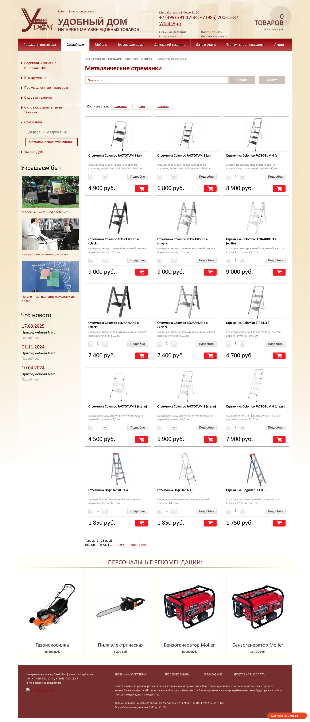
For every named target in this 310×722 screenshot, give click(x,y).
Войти (62, 11)
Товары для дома (131, 45)
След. (121, 545)
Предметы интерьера (39, 45)
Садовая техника (38, 98)
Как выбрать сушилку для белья (45, 254)
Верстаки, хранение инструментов (40, 65)
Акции (279, 45)
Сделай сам (75, 45)
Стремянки (33, 122)
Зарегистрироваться (81, 11)
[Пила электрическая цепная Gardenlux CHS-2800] (121, 607)
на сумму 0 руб (269, 22)
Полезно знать (211, 32)
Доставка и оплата (214, 36)
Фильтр (272, 80)
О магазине (167, 36)
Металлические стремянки (50, 142)
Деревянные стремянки (47, 132)
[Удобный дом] (37, 32)
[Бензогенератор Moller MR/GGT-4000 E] (258, 607)
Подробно (137, 176)
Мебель (101, 45)
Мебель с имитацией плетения (44, 212)
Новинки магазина (173, 32)
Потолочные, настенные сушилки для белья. (49, 299)
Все (143, 545)
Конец (133, 545)
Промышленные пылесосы (46, 88)
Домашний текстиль (169, 45)
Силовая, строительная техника (43, 110)
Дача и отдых (206, 45)
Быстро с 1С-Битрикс (284, 716)
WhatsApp (170, 23)
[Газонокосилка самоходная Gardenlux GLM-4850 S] (52, 607)
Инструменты (35, 78)
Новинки (163, 106)
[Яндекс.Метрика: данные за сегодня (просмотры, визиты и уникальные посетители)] (40, 690)
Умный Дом (33, 152)
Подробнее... (31, 338)
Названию (121, 106)
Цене (142, 106)
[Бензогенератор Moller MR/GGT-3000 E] (189, 607)
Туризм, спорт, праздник (245, 45)
